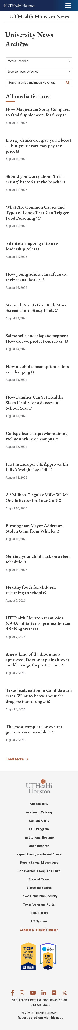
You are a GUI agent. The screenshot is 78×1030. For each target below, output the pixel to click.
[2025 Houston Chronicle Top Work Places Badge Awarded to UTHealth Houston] (30, 956)
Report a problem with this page (40, 1018)
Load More (15, 759)
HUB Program (39, 829)
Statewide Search (39, 888)
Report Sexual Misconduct (39, 862)
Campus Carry (39, 821)
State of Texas (39, 879)
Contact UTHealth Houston (39, 930)
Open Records (39, 846)
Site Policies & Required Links (39, 871)
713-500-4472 (40, 1005)
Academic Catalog (39, 812)
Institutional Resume (39, 837)
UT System (39, 921)
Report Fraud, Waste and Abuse (39, 854)
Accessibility (39, 804)
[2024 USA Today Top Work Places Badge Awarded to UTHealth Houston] (50, 956)
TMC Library (39, 913)
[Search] (68, 83)
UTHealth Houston (39, 16)
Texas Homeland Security (39, 896)
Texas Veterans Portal (39, 904)
